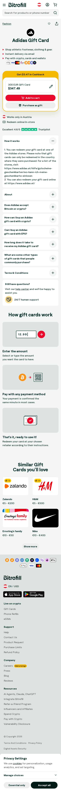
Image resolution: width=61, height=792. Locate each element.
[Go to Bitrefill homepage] (17, 5)
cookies (17, 763)
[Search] (55, 12)
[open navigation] (4, 5)
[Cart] (55, 5)
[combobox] (28, 13)
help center (22, 289)
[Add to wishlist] (49, 24)
